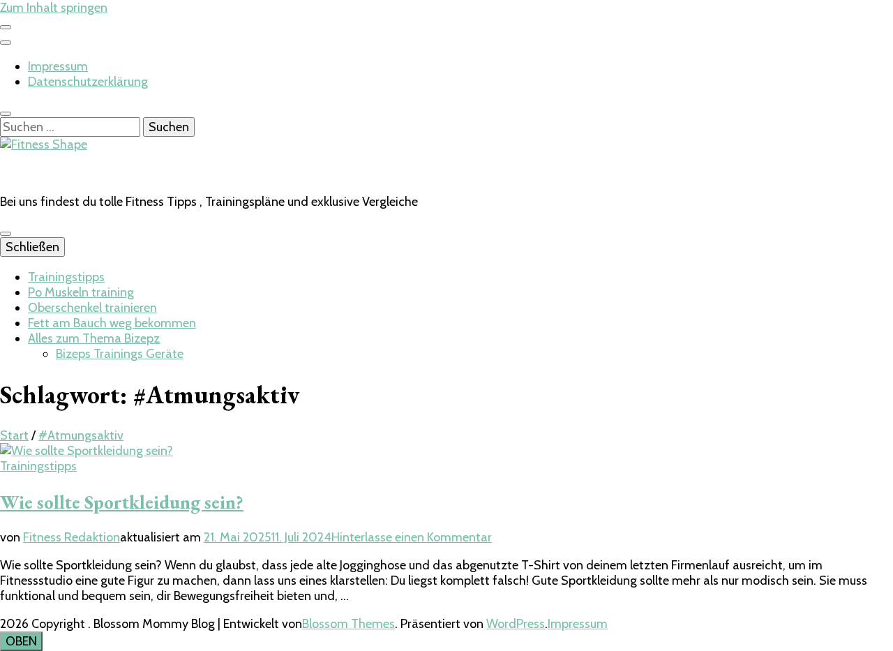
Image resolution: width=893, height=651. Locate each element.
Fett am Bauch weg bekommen (112, 323)
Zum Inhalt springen (53, 7)
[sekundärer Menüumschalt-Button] (5, 27)
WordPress (515, 623)
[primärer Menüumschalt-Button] (5, 234)
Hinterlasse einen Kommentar (411, 537)
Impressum (58, 66)
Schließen (32, 247)
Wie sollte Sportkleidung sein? (121, 502)
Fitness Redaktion (71, 537)
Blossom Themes (348, 623)
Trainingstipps (66, 277)
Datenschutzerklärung (88, 81)
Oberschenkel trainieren (92, 307)
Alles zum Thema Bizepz (94, 338)
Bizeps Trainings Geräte (119, 353)
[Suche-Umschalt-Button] (5, 114)
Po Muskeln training (81, 292)
